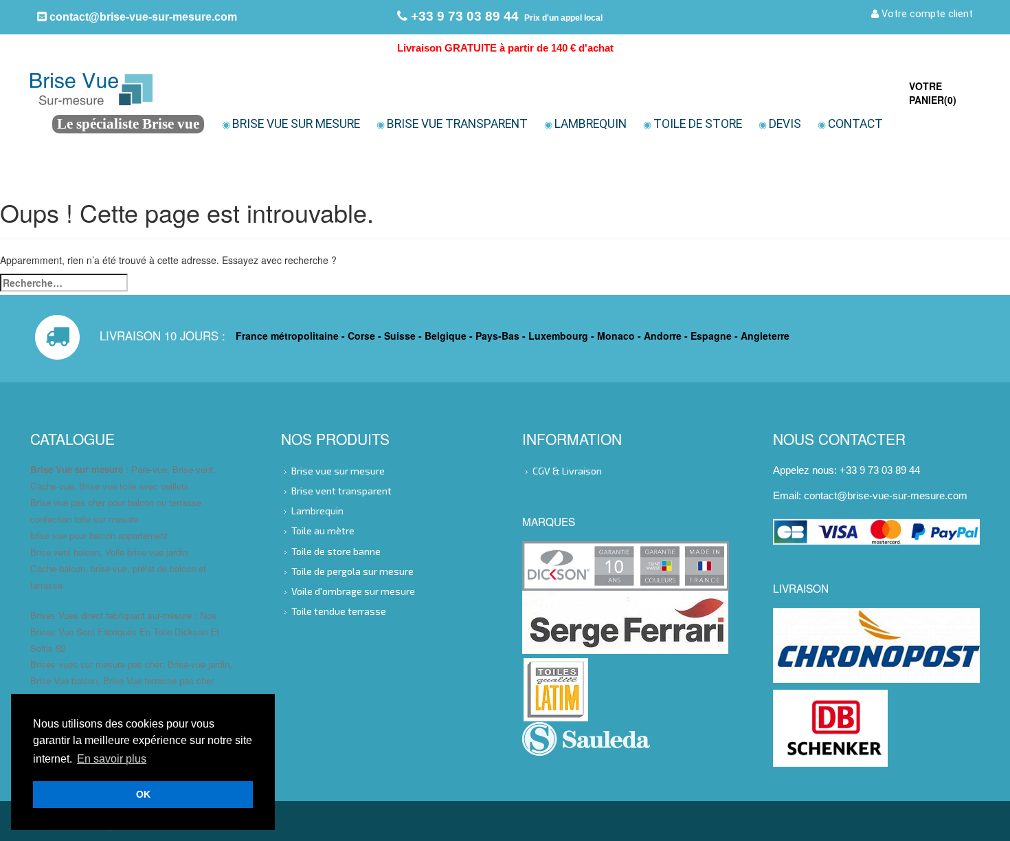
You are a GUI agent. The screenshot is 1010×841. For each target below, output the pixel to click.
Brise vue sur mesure (291, 124)
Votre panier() (932, 93)
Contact (850, 124)
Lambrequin (585, 124)
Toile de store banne (336, 550)
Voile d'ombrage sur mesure (353, 590)
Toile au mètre (323, 530)
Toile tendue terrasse (338, 611)
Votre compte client (926, 13)
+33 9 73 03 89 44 (463, 16)
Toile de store (692, 124)
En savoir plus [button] (111, 759)
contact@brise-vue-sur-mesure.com (142, 16)
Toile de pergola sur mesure (352, 570)
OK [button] (143, 794)
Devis (780, 124)
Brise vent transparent (341, 490)
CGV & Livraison (567, 471)
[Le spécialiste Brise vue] (168, 88)
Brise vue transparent (452, 124)
